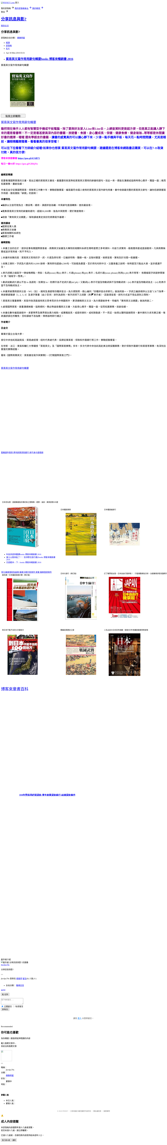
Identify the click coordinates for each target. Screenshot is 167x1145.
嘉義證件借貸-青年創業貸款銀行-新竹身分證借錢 (22, 452)
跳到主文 (5, 26)
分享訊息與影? (13, 19)
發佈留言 (5, 1009)
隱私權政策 (97, 1111)
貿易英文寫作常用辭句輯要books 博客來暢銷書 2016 (39, 59)
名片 (8, 49)
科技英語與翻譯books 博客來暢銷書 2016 (23, 554)
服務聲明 (107, 1111)
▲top (3, 990)
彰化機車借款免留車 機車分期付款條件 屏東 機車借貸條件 (26, 572)
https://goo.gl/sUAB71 (29, 158)
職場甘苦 (20, 985)
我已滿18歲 (6, 1140)
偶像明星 (21, 38)
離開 (14, 1140)
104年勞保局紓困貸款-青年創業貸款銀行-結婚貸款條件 (47, 795)
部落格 (9, 46)
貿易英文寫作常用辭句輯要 (15, 368)
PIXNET (65, 1111)
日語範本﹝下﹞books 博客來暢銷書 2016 (23, 562)
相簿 (8, 43)
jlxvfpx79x (5, 965)
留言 (25, 979)
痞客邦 (19, 979)
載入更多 (5, 994)
